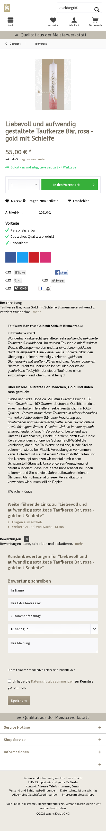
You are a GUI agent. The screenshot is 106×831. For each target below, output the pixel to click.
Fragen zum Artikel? (42, 200)
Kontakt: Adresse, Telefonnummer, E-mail (53, 786)
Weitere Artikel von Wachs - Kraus (37, 526)
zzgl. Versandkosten (33, 159)
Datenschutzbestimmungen (52, 681)
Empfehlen (81, 200)
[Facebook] (10, 257)
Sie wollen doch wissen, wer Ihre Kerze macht (53, 778)
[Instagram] (45, 257)
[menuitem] (10, 22)
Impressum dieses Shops (78, 794)
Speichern (19, 700)
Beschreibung (11, 302)
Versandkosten (75, 804)
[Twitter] (22, 257)
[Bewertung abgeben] (53, 145)
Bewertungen (10, 539)
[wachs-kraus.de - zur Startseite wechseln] (26, 8)
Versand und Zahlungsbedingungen (33, 790)
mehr (36, 311)
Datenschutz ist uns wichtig (78, 790)
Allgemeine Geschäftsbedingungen (35, 794)
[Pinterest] (34, 257)
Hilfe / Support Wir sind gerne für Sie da (53, 782)
